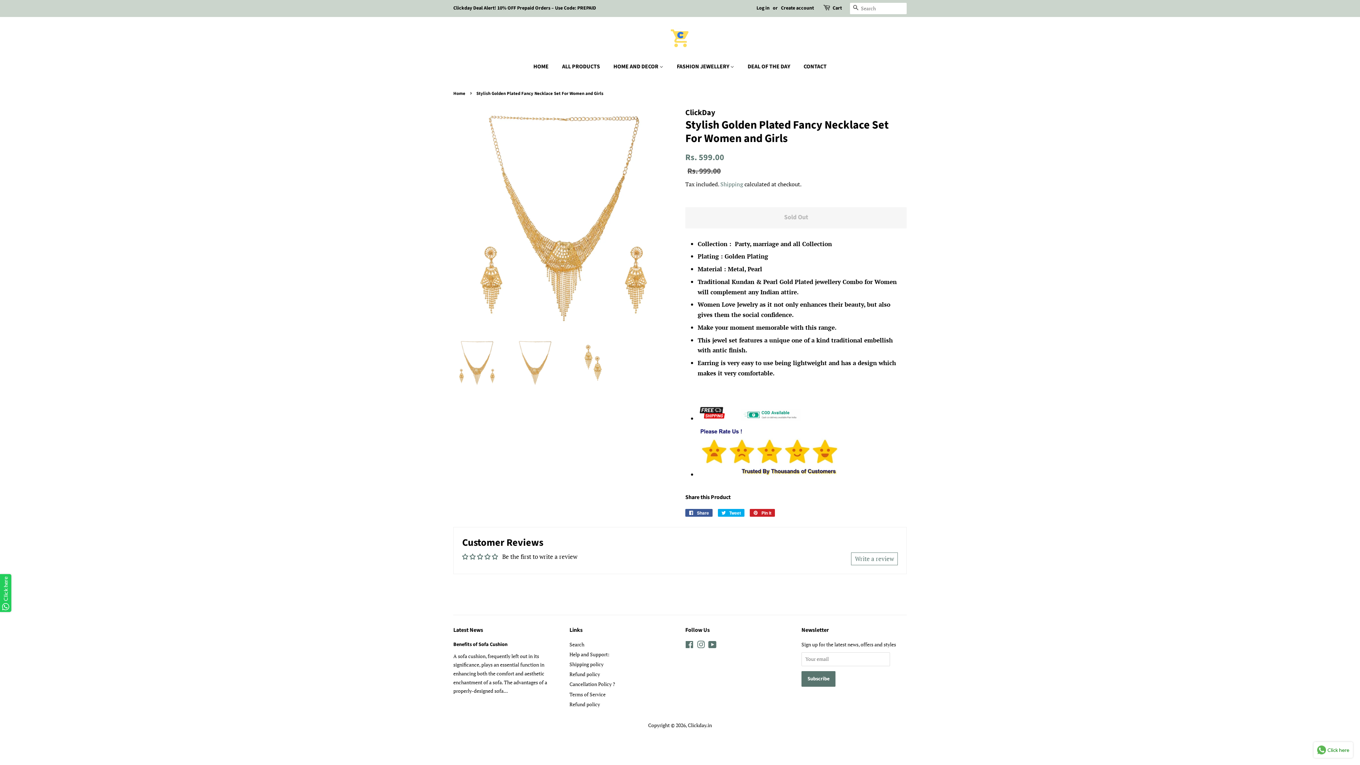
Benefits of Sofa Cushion (480, 644)
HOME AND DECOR (636, 66)
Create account (797, 8)
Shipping (731, 184)
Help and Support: (590, 654)
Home (459, 93)
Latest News (468, 630)
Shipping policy (587, 664)
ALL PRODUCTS (581, 66)
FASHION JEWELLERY (703, 66)
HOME (541, 66)
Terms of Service (588, 694)
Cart (837, 8)
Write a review (874, 559)
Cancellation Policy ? (592, 684)
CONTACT (815, 66)
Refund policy (585, 674)
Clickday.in (700, 725)
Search (577, 644)
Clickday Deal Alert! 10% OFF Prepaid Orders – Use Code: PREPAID (524, 8)
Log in (763, 8)
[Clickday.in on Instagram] (701, 645)
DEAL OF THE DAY (769, 66)
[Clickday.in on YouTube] (712, 645)
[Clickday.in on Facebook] (689, 645)
